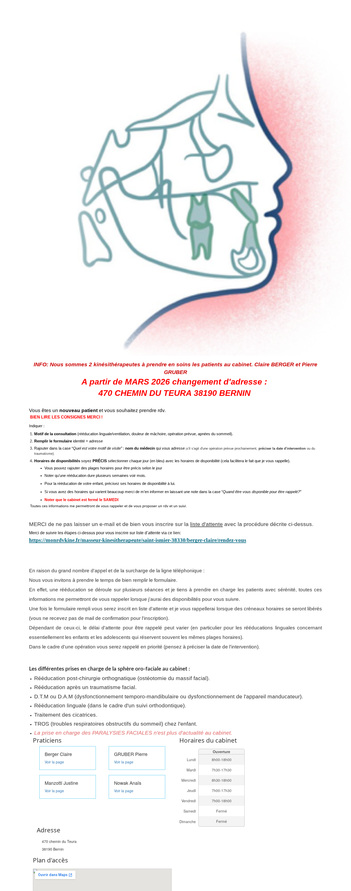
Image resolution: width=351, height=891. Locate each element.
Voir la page (54, 761)
